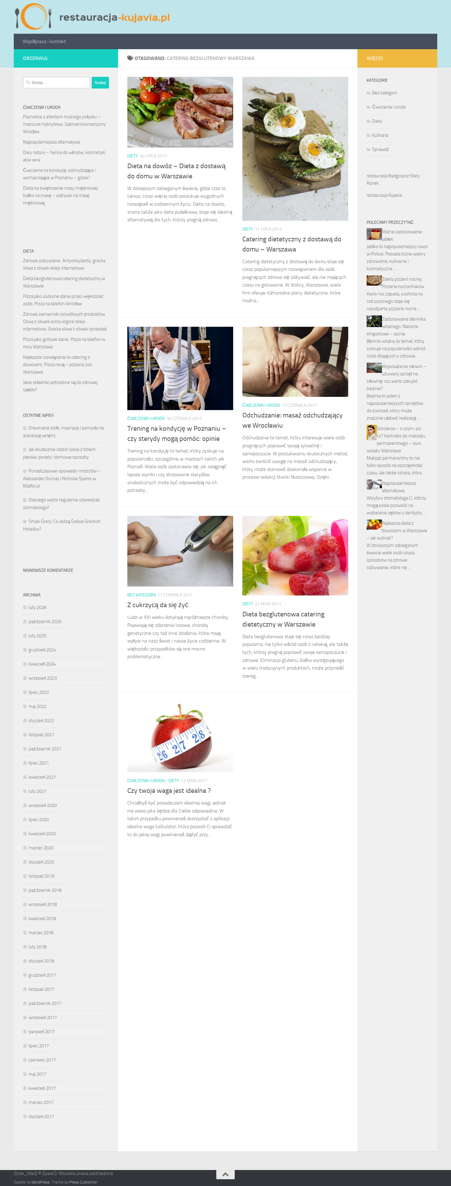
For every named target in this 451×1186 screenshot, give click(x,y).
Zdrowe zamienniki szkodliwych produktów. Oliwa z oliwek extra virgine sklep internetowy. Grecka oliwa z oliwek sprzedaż (65, 321)
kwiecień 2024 (42, 664)
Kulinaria (380, 135)
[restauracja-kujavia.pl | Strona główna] (94, 17)
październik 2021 (45, 749)
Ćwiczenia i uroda (146, 418)
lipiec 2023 (39, 692)
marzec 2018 (41, 932)
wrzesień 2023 (43, 678)
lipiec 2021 (39, 763)
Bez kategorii (141, 595)
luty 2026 (37, 607)
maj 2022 (37, 706)
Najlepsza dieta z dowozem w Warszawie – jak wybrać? (397, 530)
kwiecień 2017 (42, 1088)
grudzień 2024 (42, 650)
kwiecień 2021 (42, 777)
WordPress (40, 1182)
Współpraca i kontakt (44, 41)
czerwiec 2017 (42, 1060)
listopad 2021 (41, 734)
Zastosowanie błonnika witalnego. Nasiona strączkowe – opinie (396, 326)
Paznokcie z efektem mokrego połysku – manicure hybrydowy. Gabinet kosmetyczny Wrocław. (64, 124)
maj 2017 (37, 1074)
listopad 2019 (41, 876)
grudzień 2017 (42, 975)
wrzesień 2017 (43, 1017)
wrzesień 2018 (43, 904)
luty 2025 (37, 635)
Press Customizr (83, 1182)
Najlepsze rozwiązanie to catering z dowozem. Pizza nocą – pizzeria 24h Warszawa (57, 364)
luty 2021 (37, 791)
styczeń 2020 (41, 862)
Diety (132, 156)
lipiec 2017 (39, 1046)
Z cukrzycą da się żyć (157, 605)
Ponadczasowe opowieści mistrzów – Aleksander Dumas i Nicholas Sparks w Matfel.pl (62, 478)
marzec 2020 (41, 848)
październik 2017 (45, 1003)
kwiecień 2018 (42, 918)
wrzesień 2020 (43, 805)
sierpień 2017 (42, 1031)
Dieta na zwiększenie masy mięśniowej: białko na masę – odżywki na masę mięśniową (61, 195)
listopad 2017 (41, 989)
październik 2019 (45, 890)
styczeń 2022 (41, 720)
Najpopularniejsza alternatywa (51, 142)
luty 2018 (37, 947)
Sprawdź (380, 149)
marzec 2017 (41, 1102)
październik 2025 (45, 621)
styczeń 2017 (41, 1116)
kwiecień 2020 (42, 833)
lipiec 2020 (39, 819)
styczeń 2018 (41, 961)
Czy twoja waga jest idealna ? (169, 791)
